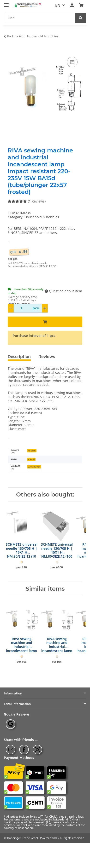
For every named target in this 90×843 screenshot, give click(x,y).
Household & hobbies (41, 217)
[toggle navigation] (6, 3)
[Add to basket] (11, 50)
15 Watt (32, 450)
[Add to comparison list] (72, 62)
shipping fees (74, 816)
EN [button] (57, 5)
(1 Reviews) (37, 201)
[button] (72, 5)
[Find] (80, 18)
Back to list (15, 36)
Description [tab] (19, 356)
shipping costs (39, 263)
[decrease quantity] (11, 308)
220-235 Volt (34, 466)
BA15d (31, 459)
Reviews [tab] (46, 356)
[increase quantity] (45, 308)
